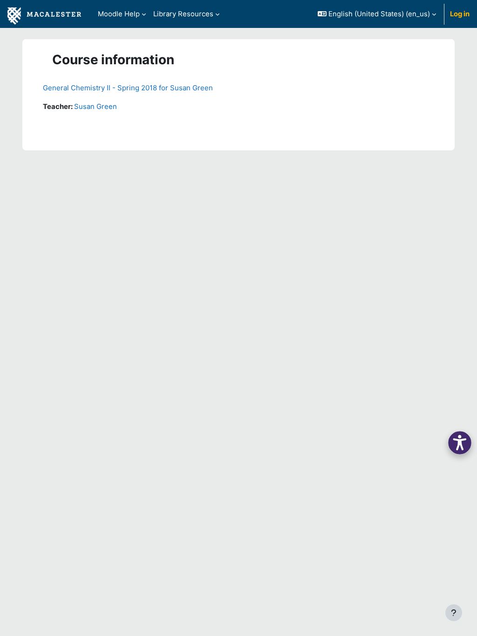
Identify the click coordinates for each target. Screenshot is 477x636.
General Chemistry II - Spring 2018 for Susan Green (128, 87)
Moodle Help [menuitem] (119, 14)
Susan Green (95, 106)
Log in (460, 14)
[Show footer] (453, 612)
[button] (377, 14)
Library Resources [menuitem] (183, 14)
